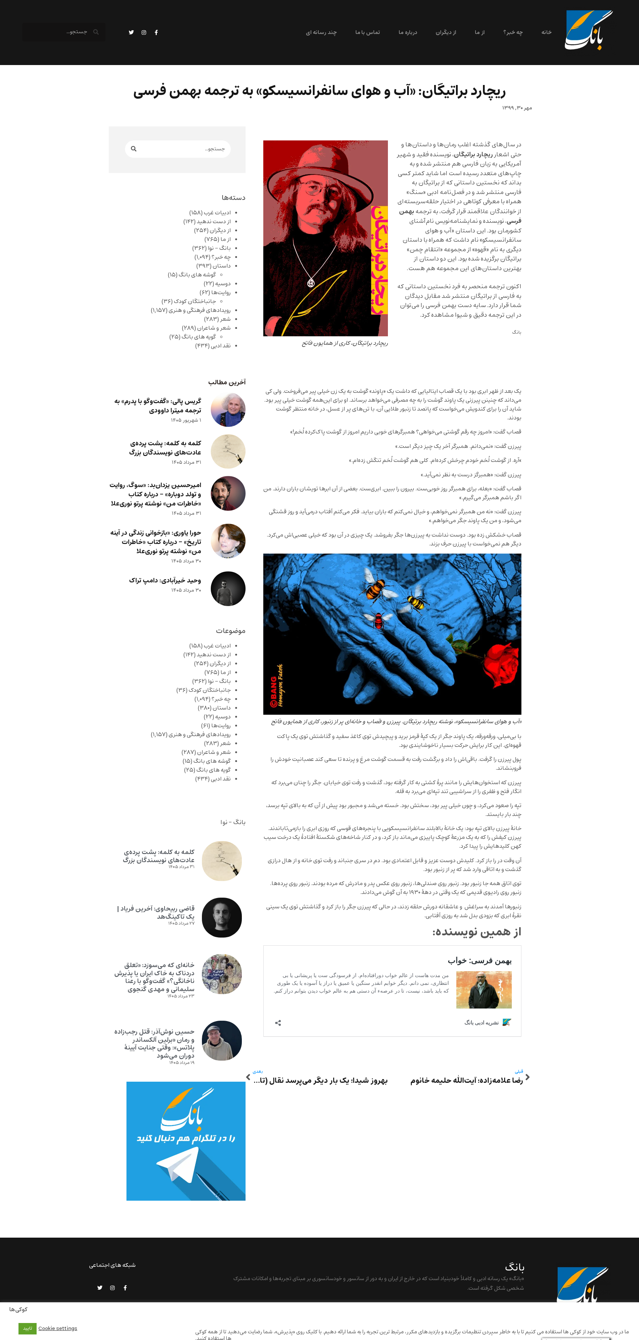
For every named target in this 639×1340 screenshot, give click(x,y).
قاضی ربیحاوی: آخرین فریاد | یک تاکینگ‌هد (156, 913)
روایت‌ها (221, 292)
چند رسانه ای (321, 32)
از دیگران (446, 32)
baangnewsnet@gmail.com (489, 1307)
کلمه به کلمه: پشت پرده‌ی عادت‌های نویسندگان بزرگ (165, 448)
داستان (222, 266)
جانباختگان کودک (195, 301)
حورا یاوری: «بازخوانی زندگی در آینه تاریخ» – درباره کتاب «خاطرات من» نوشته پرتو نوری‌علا (155, 542)
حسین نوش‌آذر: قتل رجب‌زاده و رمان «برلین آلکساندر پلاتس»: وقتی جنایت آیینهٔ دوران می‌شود (154, 1044)
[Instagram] (143, 32)
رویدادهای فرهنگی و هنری (200, 310)
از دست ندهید (214, 221)
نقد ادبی (221, 345)
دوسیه (223, 283)
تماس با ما (368, 32)
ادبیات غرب (217, 212)
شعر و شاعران (214, 328)
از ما (479, 32)
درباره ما (408, 32)
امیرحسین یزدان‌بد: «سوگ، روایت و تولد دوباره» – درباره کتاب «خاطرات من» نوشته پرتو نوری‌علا (155, 494)
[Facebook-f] (156, 32)
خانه (546, 32)
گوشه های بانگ (197, 275)
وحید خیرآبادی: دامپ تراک (165, 580)
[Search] (133, 149)
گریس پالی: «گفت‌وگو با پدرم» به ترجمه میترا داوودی (157, 406)
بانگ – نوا (219, 248)
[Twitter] (131, 32)
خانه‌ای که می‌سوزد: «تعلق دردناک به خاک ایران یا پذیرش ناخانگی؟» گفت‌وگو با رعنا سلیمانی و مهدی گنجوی (154, 977)
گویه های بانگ (199, 337)
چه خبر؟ (513, 32)
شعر (225, 319)
